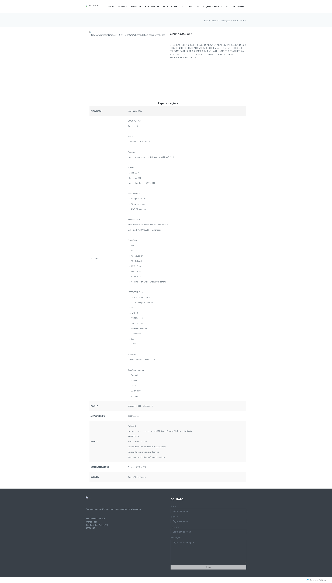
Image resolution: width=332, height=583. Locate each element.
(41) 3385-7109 (191, 6)
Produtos (136, 6)
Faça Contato (170, 6)
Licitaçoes (225, 20)
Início (111, 6)
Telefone (175, 527)
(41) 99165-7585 (213, 6)
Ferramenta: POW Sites (318, 580)
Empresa (122, 6)
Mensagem (176, 537)
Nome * (174, 506)
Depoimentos (152, 6)
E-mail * (174, 516)
